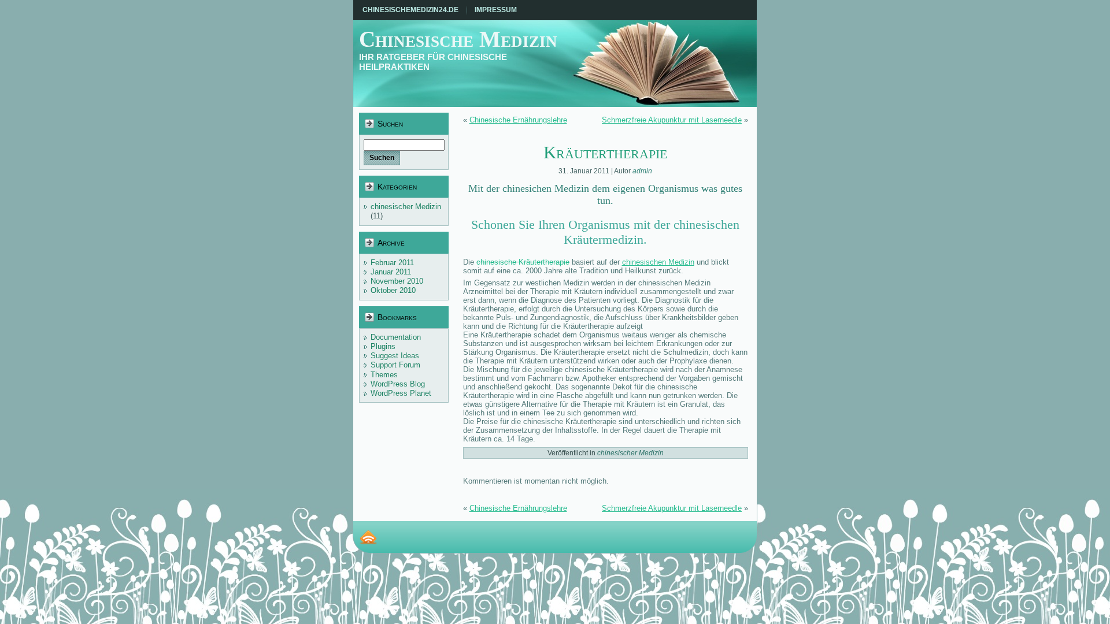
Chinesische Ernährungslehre (518, 120)
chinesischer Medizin (406, 206)
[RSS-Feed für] (368, 537)
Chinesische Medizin (458, 39)
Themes (384, 374)
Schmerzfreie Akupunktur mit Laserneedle (672, 120)
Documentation (396, 337)
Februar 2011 (392, 262)
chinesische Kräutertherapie (522, 262)
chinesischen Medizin (658, 262)
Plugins (383, 346)
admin (642, 171)
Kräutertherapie (605, 152)
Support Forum (395, 365)
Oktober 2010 (393, 290)
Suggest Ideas (395, 355)
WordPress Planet (401, 393)
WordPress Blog (398, 384)
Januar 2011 (391, 272)
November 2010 (397, 281)
